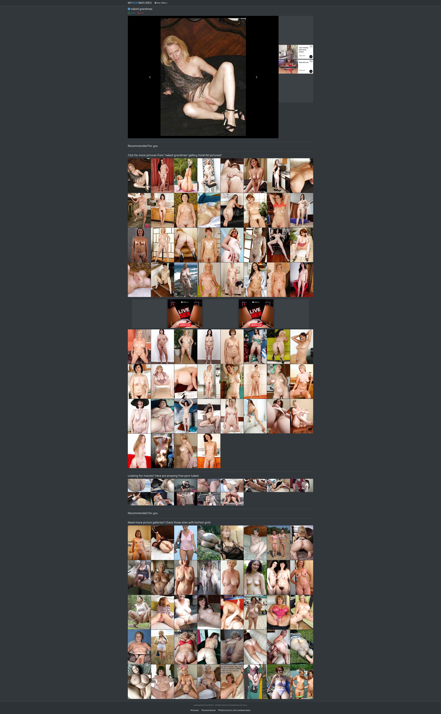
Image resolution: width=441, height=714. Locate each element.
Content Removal (209, 710)
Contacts (195, 710)
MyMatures (140, 3)
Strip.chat (302, 55)
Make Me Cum (303, 62)
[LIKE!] (129, 13)
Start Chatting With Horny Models (304, 50)
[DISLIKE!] (139, 13)
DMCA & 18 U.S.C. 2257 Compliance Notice (235, 710)
